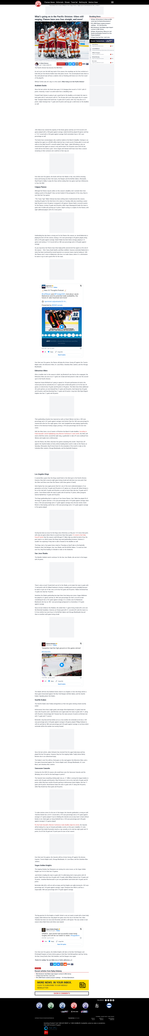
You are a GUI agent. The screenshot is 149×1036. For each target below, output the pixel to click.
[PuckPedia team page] (87, 64)
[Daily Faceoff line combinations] (83, 64)
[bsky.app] (73, 64)
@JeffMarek (46, 294)
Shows (67, 2)
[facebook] (66, 64)
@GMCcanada (57, 305)
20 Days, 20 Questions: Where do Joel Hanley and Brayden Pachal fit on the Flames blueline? (101, 33)
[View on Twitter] (81, 286)
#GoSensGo (46, 652)
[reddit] (80, 64)
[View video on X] (61, 326)
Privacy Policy (93, 1019)
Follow (55, 287)
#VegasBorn (75, 935)
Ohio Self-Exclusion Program (52, 1025)
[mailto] (77, 64)
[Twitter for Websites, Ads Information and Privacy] (80, 348)
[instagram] (108, 1000)
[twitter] (70, 64)
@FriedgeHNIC (59, 294)
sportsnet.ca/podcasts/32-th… (56, 301)
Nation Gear (93, 2)
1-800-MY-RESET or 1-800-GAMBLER (69, 1023)
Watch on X (77, 309)
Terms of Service (101, 1019)
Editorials (59, 2)
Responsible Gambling (111, 1019)
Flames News (49, 2)
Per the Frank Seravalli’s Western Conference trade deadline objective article (57, 825)
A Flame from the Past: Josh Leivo (100, 37)
